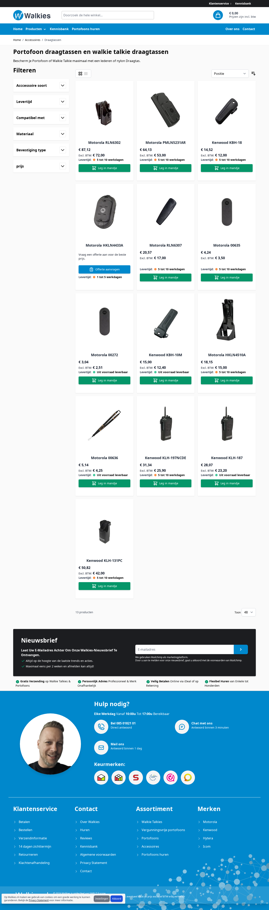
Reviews (85, 838)
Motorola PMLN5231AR (166, 142)
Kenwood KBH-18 (227, 142)
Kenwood (209, 830)
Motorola (209, 822)
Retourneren (28, 854)
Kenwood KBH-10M (165, 354)
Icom (206, 846)
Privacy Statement (39, 900)
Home (17, 40)
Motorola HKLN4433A (104, 245)
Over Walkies (89, 822)
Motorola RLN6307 (165, 245)
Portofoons (150, 838)
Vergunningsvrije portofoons (163, 830)
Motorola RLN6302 (104, 142)
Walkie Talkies (151, 822)
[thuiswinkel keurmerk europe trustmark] (153, 777)
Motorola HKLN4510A (227, 354)
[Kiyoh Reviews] (188, 777)
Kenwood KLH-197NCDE (165, 457)
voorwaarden (217, 660)
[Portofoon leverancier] (136, 777)
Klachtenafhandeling (34, 863)
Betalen (24, 822)
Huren (84, 830)
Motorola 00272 (104, 354)
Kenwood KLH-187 (227, 457)
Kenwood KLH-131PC (104, 560)
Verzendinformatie (32, 838)
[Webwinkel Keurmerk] (170, 777)
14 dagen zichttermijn (34, 846)
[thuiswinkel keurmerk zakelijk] (101, 777)
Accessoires (32, 40)
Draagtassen (53, 40)
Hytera (207, 838)
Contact (85, 871)
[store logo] (31, 15)
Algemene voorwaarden (97, 854)
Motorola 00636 (104, 457)
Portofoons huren (155, 854)
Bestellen (25, 830)
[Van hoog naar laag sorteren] (253, 73)
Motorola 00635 (226, 245)
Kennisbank (243, 3)
